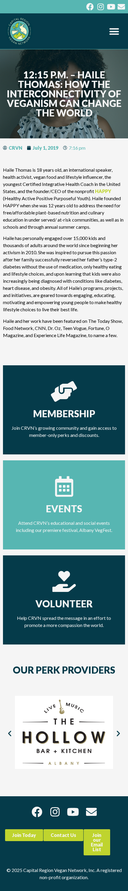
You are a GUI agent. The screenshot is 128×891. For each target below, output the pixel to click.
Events (64, 508)
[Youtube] (111, 6)
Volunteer (64, 603)
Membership (64, 413)
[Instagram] (100, 6)
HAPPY (103, 191)
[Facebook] (90, 6)
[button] (114, 31)
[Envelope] (121, 6)
